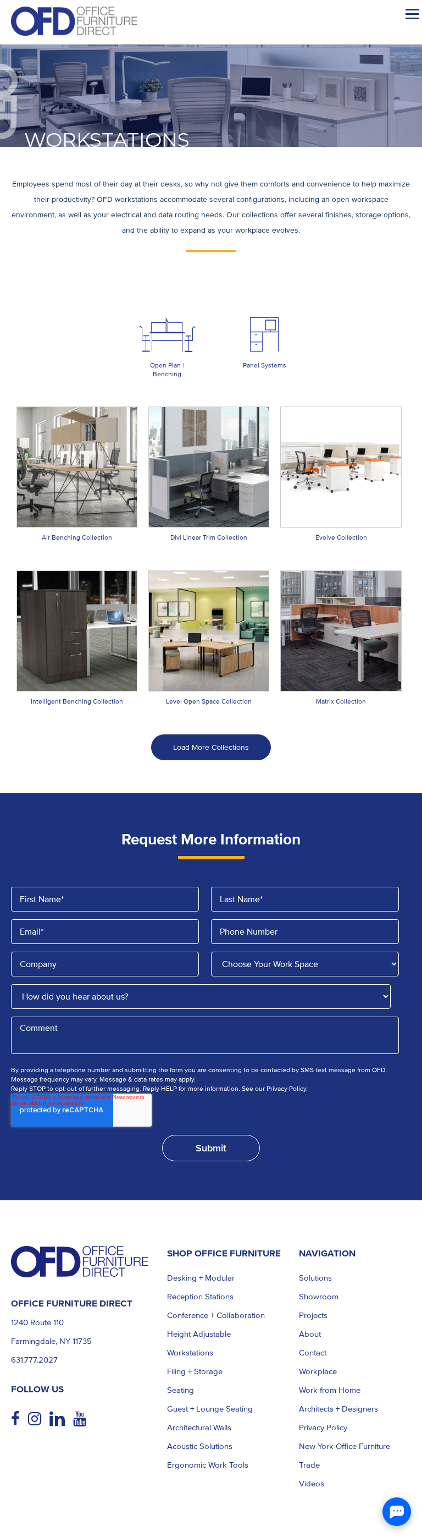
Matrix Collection (341, 702)
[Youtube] (84, 1419)
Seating (180, 1390)
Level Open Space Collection (209, 702)
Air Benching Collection (77, 538)
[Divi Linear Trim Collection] (208, 467)
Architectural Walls (199, 1427)
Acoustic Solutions (199, 1446)
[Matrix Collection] (340, 630)
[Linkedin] (61, 1419)
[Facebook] (19, 1419)
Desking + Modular (201, 1278)
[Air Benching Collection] (76, 467)
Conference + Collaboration (216, 1315)
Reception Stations (200, 1297)
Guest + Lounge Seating (210, 1409)
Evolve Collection (341, 538)
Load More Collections (211, 747)
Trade (309, 1465)
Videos (311, 1484)
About (310, 1334)
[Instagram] (38, 1419)
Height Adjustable (199, 1334)
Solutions (315, 1278)
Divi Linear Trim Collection (208, 538)
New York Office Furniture (344, 1446)
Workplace (318, 1371)
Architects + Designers (338, 1409)
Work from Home (329, 1390)
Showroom (318, 1297)
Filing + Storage (195, 1371)
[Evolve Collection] (340, 467)
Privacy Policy (323, 1427)
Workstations (190, 1353)
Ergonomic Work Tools (207, 1465)
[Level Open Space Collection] (208, 630)
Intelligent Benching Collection (77, 702)
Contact (312, 1353)
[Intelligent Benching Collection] (76, 630)
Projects (313, 1315)
